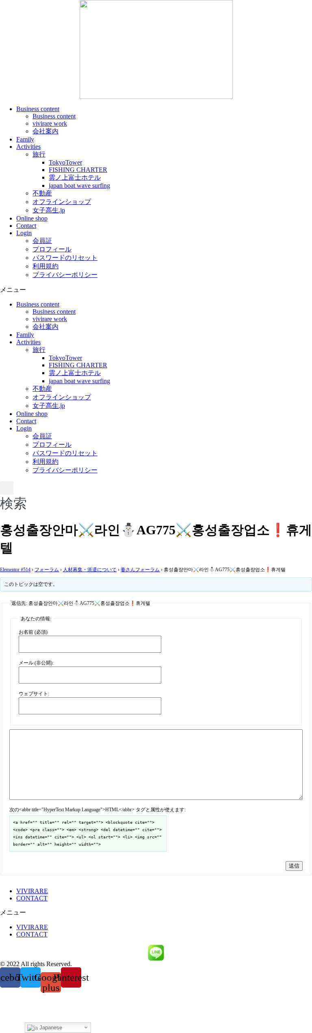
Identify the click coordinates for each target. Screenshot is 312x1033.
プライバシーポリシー (65, 274)
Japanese (50, 1027)
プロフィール (52, 249)
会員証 (42, 240)
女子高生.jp (48, 210)
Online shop (32, 218)
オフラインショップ (61, 201)
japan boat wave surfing (79, 185)
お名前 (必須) (33, 632)
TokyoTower (65, 162)
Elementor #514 (15, 569)
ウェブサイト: (34, 694)
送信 (294, 866)
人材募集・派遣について (90, 569)
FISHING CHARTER (78, 169)
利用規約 (45, 266)
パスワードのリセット (65, 257)
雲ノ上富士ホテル (75, 177)
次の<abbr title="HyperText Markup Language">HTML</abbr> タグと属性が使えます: (97, 809)
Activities (28, 146)
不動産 (42, 193)
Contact (26, 225)
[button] (156, 290)
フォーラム (47, 569)
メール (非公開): (36, 663)
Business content (37, 108)
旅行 (39, 154)
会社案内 (45, 131)
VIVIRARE (32, 890)
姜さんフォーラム (140, 569)
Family (25, 139)
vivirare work (49, 123)
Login (24, 232)
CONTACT (32, 898)
